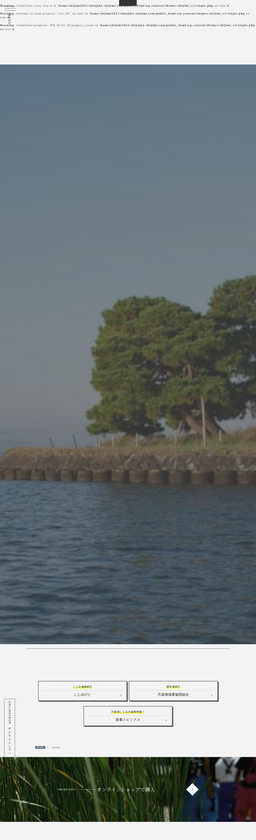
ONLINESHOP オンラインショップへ (9, 731)
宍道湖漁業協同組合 (173, 690)
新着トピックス (128, 715)
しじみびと (82, 690)
